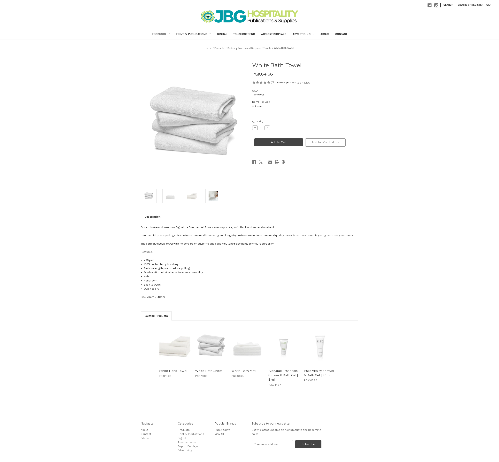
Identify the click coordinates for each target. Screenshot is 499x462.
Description (152, 216)
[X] (261, 162)
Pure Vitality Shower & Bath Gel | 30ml (319, 373)
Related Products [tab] (156, 316)
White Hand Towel (173, 371)
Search (448, 4)
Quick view (175, 342)
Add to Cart (175, 349)
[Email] (270, 162)
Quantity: (258, 121)
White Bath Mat (243, 371)
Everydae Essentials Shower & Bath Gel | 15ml (283, 375)
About (324, 34)
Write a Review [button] (301, 82)
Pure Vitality (222, 430)
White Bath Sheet (208, 371)
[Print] (277, 162)
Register (477, 4)
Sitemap (146, 438)
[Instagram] (436, 5)
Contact (341, 34)
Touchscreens (244, 34)
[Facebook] (429, 5)
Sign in (462, 4)
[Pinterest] (283, 162)
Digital (222, 34)
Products (159, 34)
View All (219, 434)
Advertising (302, 34)
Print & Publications (191, 34)
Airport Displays (273, 34)
